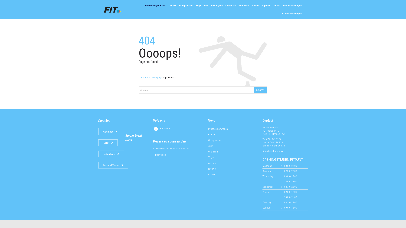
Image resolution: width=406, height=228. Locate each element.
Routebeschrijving (271, 151)
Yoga (211, 157)
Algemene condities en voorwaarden (171, 148)
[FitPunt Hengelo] (115, 9)
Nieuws (212, 169)
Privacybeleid (159, 155)
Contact (212, 174)
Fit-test (211, 134)
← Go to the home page (150, 77)
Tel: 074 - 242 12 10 (272, 139)
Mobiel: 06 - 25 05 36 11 (274, 142)
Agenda (212, 163)
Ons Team (213, 151)
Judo (210, 146)
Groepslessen (215, 140)
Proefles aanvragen (218, 129)
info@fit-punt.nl (277, 145)
